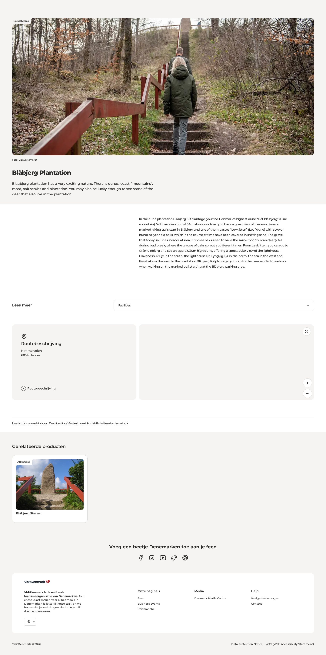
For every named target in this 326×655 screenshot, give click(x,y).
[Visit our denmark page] (140, 557)
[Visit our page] (151, 557)
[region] (226, 362)
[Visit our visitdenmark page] (163, 557)
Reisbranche (146, 609)
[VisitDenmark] (37, 582)
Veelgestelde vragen (265, 598)
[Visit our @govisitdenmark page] (174, 557)
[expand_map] (307, 331)
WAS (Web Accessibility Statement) (290, 644)
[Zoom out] (307, 393)
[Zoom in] (307, 382)
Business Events (149, 603)
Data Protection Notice (247, 644)
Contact (256, 603)
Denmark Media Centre (210, 598)
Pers (141, 598)
